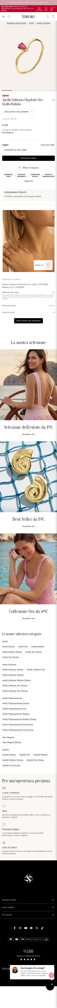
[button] (28, 178)
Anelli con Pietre (43, 23)
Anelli (31, 23)
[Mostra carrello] (53, 16)
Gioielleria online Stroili (16, 23)
